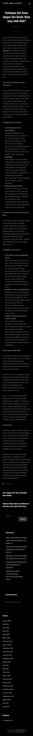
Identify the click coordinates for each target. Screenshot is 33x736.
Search (8, 516)
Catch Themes (21, 732)
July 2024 (5, 703)
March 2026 (6, 638)
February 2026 (7, 641)
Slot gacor (6, 51)
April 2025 (6, 672)
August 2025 (7, 662)
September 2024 (8, 696)
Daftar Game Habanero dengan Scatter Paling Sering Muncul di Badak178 (16, 540)
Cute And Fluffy (12, 3)
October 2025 (7, 655)
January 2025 (7, 682)
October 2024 (7, 693)
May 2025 (6, 669)
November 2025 (8, 652)
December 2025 (8, 648)
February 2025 (7, 679)
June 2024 (6, 706)
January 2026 (7, 645)
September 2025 (8, 658)
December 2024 (8, 686)
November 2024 (8, 689)
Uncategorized (9, 484)
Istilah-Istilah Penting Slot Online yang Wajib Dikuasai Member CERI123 (16, 549)
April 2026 (6, 634)
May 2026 (6, 631)
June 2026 (6, 628)
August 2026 (7, 621)
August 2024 (7, 700)
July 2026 (5, 624)
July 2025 (5, 665)
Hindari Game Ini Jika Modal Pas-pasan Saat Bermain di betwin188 (16, 565)
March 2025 (6, 676)
